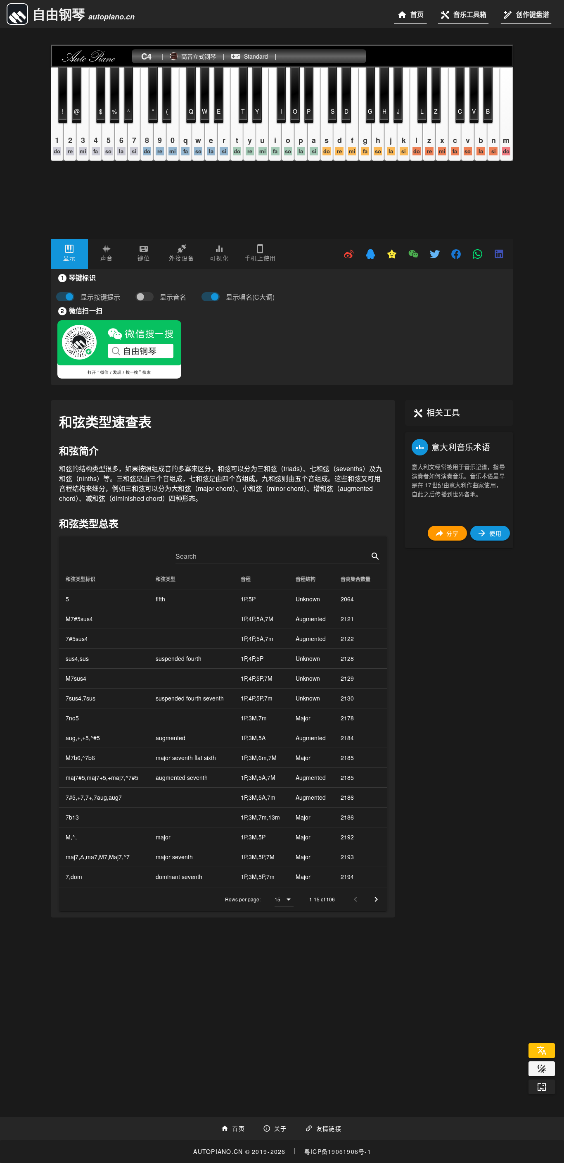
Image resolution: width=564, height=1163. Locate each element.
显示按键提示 (100, 297)
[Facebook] (456, 254)
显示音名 (173, 297)
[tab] (69, 254)
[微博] (349, 254)
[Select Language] (541, 1050)
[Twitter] (435, 254)
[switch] (146, 297)
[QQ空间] (392, 254)
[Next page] (376, 899)
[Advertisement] (459, 679)
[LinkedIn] (499, 254)
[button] (284, 899)
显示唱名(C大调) (250, 297)
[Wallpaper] (541, 1087)
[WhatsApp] (478, 254)
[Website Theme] (541, 1068)
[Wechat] (413, 254)
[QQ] (370, 254)
